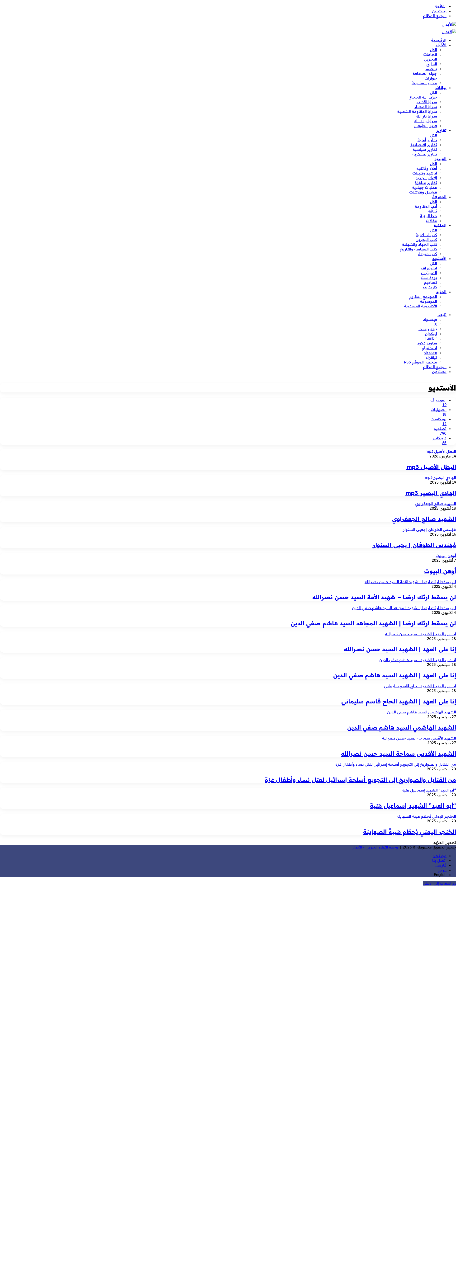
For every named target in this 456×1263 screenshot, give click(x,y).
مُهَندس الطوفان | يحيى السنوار (414, 544)
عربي (441, 869)
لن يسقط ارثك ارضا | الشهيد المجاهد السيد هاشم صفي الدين (373, 623)
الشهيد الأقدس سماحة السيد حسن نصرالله (398, 753)
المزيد (441, 291)
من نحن (439, 855)
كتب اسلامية (426, 234)
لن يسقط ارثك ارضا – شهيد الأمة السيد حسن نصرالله (384, 597)
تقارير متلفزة (426, 182)
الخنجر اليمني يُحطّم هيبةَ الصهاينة (409, 831)
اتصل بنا (439, 860)
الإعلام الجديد (426, 177)
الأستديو (439, 258)
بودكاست (429, 277)
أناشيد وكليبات (424, 173)
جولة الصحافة (425, 73)
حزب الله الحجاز (423, 97)
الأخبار (441, 44)
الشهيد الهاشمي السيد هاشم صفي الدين (401, 727)
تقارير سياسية (425, 149)
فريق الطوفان (425, 125)
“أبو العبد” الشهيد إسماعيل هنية (413, 805)
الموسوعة (428, 301)
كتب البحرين (426, 239)
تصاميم (430, 282)
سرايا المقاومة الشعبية (417, 111)
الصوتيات (429, 272)
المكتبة (439, 225)
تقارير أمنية (427, 139)
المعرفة (439, 196)
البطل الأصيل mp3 (431, 466)
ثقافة (432, 211)
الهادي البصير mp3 (430, 492)
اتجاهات (430, 54)
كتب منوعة (427, 253)
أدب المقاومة (426, 206)
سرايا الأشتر (427, 101)
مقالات (431, 220)
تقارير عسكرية (424, 154)
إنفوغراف (429, 268)
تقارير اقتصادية (423, 144)
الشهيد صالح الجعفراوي (424, 518)
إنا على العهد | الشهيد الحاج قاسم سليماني (398, 701)
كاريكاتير (430, 287)
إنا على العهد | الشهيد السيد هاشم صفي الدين (394, 675)
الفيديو (440, 158)
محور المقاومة (424, 82)
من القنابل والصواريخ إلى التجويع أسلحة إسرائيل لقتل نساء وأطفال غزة (360, 779)
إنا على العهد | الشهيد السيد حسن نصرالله (400, 649)
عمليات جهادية (424, 187)
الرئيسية (438, 40)
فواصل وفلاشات (423, 192)
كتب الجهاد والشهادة (419, 244)
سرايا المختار (425, 106)
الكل (433, 49)
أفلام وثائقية (426, 168)
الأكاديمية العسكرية (420, 306)
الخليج (431, 63)
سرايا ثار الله (426, 116)
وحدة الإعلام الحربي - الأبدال (375, 847)
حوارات (431, 78)
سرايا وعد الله (425, 120)
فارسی (440, 865)
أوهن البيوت (440, 571)
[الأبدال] (449, 24)
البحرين (430, 59)
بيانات (440, 87)
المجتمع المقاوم (423, 296)
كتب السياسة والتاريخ (418, 249)
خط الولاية (428, 215)
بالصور (431, 68)
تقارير (441, 130)
